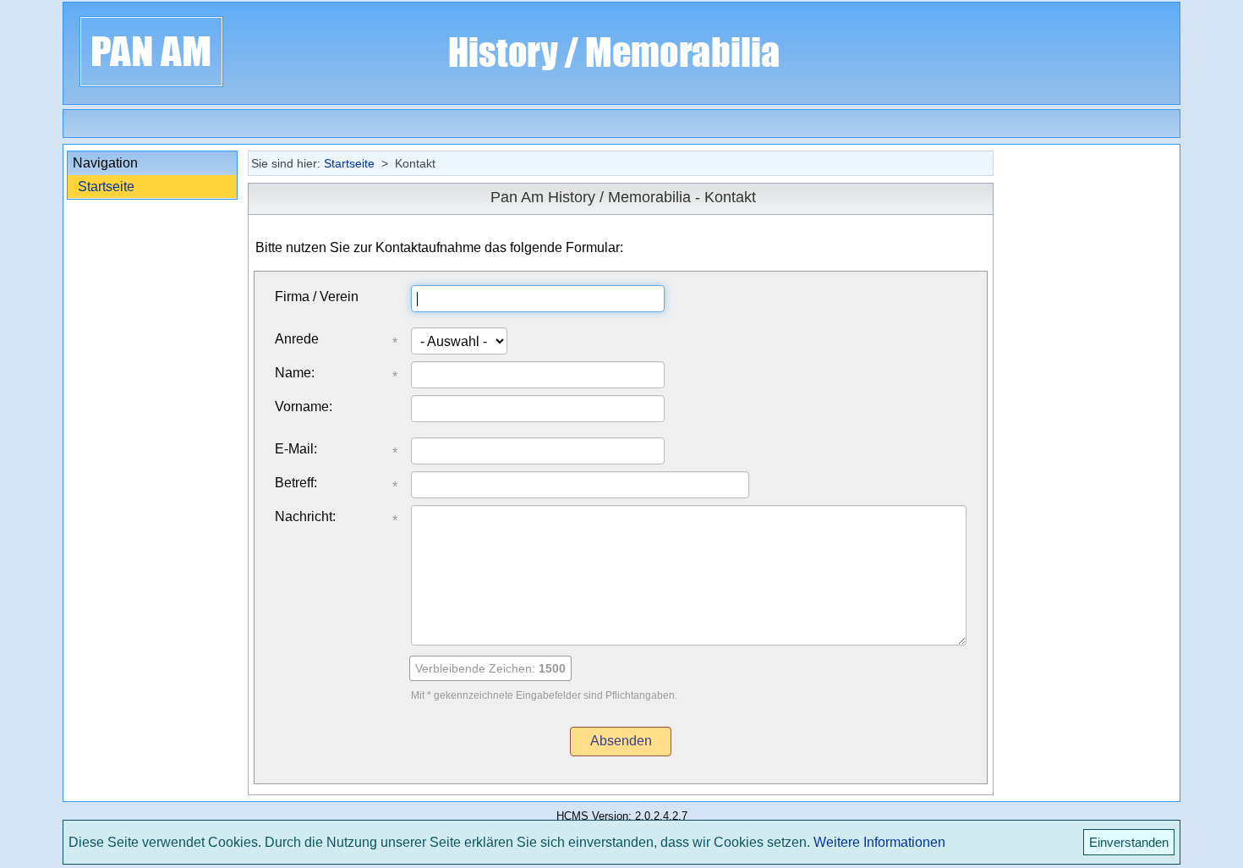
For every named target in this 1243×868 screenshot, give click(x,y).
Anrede (297, 339)
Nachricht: (305, 516)
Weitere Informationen (879, 842)
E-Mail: (296, 449)
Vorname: (303, 406)
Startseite (106, 186)
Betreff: (296, 482)
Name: (295, 372)
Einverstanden (1129, 842)
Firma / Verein (317, 296)
